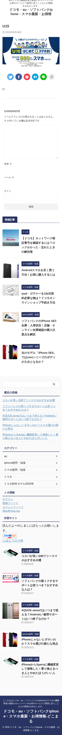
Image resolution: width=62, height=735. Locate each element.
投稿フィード (10, 503)
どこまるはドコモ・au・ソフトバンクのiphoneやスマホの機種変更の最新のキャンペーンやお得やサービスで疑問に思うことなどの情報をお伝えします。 (31, 703)
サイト (7, 191)
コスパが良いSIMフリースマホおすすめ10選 (28, 400)
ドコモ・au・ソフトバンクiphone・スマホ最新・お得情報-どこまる (31, 14)
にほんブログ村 (12, 540)
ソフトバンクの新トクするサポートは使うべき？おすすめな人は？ (28, 408)
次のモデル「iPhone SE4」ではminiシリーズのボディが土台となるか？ (38, 357)
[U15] (35, 77)
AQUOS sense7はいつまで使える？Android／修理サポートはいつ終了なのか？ (29, 417)
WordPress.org (11, 511)
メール (9, 177)
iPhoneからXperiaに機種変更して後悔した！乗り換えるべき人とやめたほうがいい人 (30, 436)
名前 (8, 163)
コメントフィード (13, 507)
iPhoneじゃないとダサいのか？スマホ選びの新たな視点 (30, 427)
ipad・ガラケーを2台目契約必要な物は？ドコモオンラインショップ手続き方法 (38, 298)
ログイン (7, 499)
